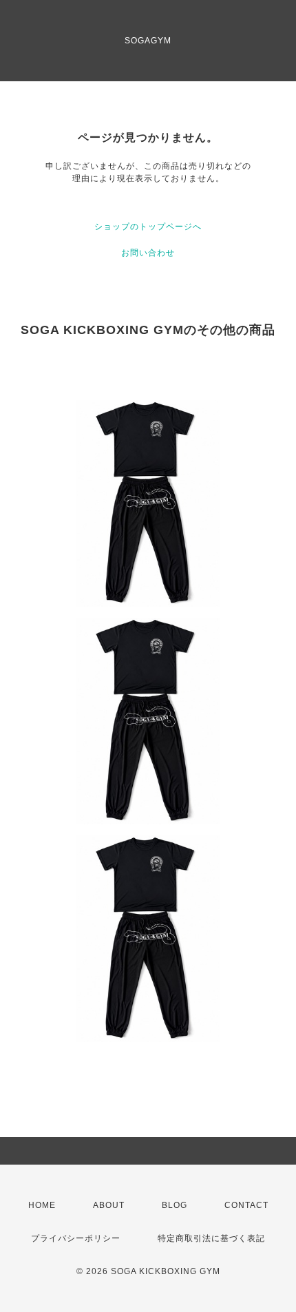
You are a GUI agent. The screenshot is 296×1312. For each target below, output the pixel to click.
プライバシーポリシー (75, 1238)
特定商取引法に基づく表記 (211, 1238)
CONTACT (246, 1205)
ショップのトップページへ (148, 226)
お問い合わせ (148, 253)
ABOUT (109, 1205)
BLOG (174, 1205)
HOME (42, 1205)
